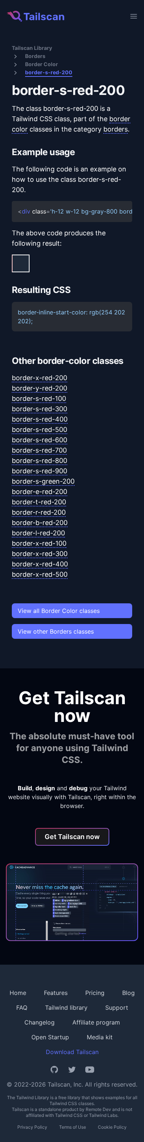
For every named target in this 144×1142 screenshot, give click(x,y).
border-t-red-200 (39, 502)
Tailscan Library (32, 48)
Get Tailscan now (72, 837)
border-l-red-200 (38, 533)
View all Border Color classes (59, 610)
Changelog (39, 1022)
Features (56, 992)
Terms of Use (72, 1127)
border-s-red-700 (39, 450)
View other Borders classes (56, 631)
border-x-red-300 (40, 554)
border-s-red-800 (39, 460)
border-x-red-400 (40, 564)
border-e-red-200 (39, 491)
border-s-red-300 (39, 409)
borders (115, 129)
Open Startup (50, 1037)
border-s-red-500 (39, 429)
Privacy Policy (32, 1127)
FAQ (21, 1007)
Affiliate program (96, 1022)
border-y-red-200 (39, 388)
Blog (128, 992)
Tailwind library (66, 1007)
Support (116, 1007)
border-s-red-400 (40, 419)
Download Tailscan (72, 1052)
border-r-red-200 (39, 512)
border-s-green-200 (43, 481)
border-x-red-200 (39, 378)
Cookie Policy (112, 1127)
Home (18, 992)
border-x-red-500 (40, 574)
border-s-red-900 (39, 471)
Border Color (41, 64)
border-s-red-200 (48, 72)
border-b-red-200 (40, 522)
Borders (35, 56)
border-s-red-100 (39, 398)
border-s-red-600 (39, 440)
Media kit (100, 1037)
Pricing (94, 992)
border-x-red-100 (39, 543)
